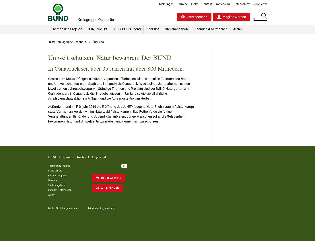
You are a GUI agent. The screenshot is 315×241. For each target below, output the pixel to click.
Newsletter (260, 4)
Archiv (237, 29)
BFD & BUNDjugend (127, 29)
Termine (182, 4)
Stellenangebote (177, 29)
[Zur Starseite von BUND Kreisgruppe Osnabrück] (58, 12)
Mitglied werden (234, 17)
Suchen (264, 16)
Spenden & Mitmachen (211, 29)
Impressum (222, 4)
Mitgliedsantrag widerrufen (102, 208)
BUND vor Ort (97, 29)
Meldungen (166, 4)
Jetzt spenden (196, 17)
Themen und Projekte (66, 29)
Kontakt (207, 4)
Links (194, 4)
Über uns (152, 29)
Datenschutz (242, 4)
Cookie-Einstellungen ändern (62, 208)
